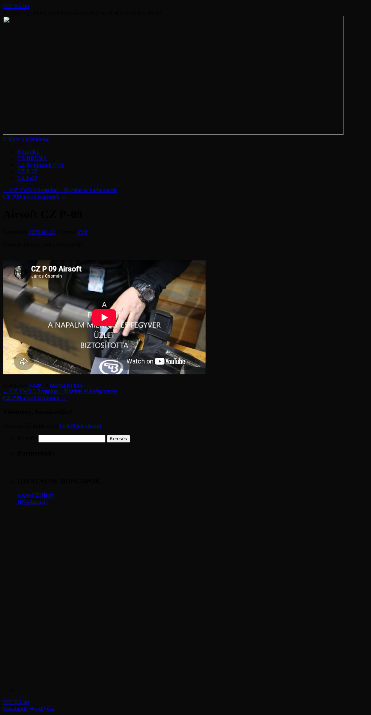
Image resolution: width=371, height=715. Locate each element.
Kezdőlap (28, 152)
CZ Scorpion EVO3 (40, 165)
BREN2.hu (16, 6)
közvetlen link (66, 385)
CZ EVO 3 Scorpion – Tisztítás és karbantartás (60, 190)
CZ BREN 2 (32, 158)
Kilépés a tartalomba (26, 139)
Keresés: (27, 438)
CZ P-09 (27, 178)
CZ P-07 (27, 171)
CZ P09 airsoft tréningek (35, 197)
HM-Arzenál (32, 502)
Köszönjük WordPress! (29, 709)
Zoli (82, 232)
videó (34, 385)
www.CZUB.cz (35, 495)
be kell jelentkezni (80, 426)
